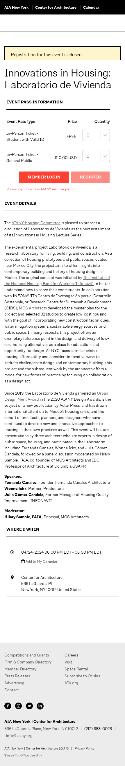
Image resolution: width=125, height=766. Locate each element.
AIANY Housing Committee (36, 222)
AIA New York (16, 7)
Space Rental (76, 669)
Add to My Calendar (42, 561)
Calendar (91, 7)
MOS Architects (33, 308)
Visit (68, 662)
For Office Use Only (28, 755)
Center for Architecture (55, 7)
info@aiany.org (19, 735)
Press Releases (17, 676)
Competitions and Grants (26, 655)
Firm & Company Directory (28, 662)
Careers (71, 655)
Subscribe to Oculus (82, 676)
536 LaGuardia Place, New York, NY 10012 (41, 728)
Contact (11, 689)
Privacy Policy (84, 748)
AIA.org (71, 682)
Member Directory (20, 669)
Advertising (14, 682)
